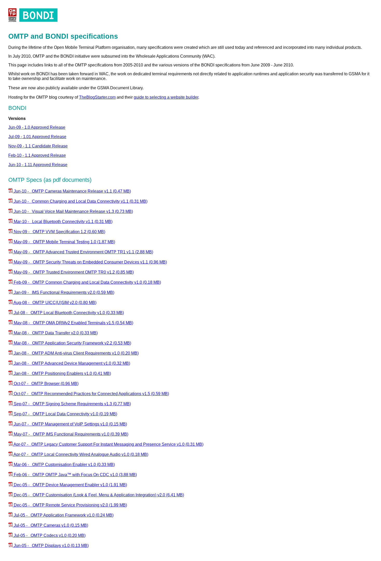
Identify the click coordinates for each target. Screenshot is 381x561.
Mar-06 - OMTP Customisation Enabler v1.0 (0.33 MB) (64, 464)
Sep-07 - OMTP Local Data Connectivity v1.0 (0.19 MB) (65, 414)
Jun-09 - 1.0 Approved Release (36, 127)
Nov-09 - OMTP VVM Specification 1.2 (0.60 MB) (59, 231)
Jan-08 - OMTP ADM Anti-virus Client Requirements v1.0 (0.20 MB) (76, 353)
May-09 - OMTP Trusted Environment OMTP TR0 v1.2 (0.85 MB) (73, 272)
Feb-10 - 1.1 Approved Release (37, 155)
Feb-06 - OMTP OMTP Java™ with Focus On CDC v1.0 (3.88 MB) (75, 474)
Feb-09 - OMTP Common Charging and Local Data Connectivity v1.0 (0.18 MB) (87, 282)
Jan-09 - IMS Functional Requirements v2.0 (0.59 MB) (63, 292)
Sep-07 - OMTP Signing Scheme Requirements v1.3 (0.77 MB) (72, 404)
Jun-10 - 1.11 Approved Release (37, 165)
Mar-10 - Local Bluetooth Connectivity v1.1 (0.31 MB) (62, 221)
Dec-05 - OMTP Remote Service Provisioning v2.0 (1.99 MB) (70, 505)
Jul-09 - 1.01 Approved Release (37, 136)
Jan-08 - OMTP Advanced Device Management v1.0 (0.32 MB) (71, 363)
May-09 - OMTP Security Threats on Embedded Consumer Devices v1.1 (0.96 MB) (90, 262)
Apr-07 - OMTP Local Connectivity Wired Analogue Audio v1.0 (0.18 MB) (80, 454)
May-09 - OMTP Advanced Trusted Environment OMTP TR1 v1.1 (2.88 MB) (83, 252)
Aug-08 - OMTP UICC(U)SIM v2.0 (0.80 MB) (54, 302)
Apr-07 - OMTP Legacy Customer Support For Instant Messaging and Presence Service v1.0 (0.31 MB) (108, 444)
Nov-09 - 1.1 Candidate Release (38, 146)
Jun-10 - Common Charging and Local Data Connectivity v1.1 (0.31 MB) (80, 201)
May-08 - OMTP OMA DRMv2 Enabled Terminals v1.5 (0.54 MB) (73, 323)
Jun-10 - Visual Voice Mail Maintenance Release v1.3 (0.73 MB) (73, 211)
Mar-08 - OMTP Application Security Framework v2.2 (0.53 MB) (72, 343)
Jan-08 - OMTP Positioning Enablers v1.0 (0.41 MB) (62, 373)
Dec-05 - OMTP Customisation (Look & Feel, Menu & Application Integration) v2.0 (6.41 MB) (98, 495)
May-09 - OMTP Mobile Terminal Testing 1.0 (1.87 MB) (64, 242)
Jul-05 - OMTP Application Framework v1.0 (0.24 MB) (63, 515)
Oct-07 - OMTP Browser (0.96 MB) (46, 383)
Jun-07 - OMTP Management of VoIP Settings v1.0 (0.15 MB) (70, 424)
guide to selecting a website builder (166, 97)
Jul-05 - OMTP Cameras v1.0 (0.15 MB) (50, 525)
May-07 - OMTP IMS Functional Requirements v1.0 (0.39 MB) (70, 434)
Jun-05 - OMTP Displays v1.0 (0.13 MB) (51, 545)
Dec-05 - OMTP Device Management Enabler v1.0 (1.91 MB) (70, 485)
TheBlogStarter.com (97, 97)
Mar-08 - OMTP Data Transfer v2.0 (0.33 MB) (55, 333)
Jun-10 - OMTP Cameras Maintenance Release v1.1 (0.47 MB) (72, 191)
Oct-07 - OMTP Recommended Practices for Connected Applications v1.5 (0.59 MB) (91, 393)
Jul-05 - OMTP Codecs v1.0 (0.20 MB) (49, 535)
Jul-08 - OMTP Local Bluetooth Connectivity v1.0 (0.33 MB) (68, 312)
